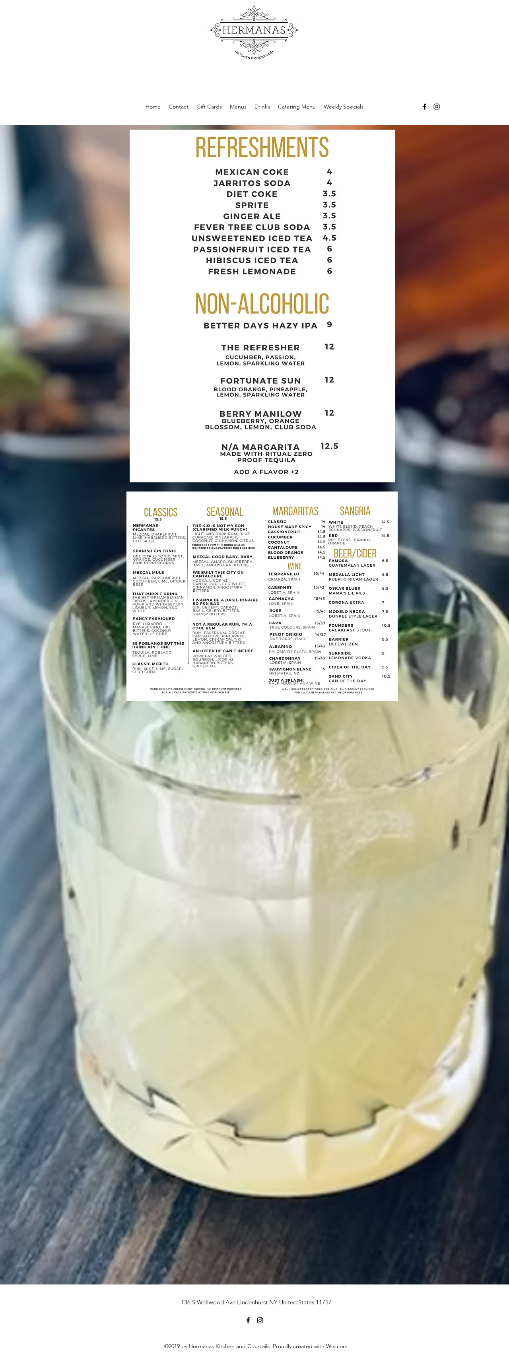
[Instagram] (437, 107)
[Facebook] (425, 107)
